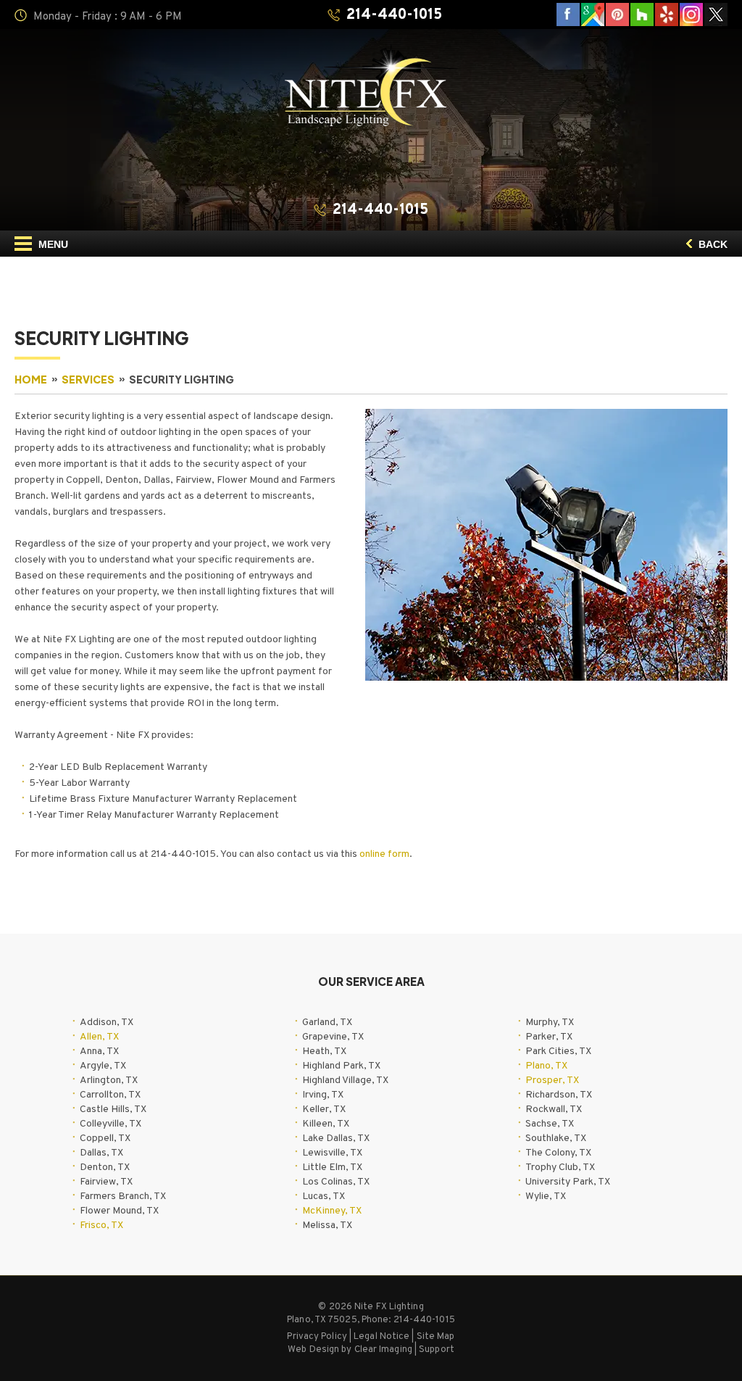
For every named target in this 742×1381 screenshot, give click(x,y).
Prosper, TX (552, 1080)
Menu (52, 244)
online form (384, 854)
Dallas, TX (101, 1153)
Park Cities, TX (558, 1051)
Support (436, 1350)
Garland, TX (327, 1022)
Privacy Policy (316, 1337)
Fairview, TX (106, 1182)
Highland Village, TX (345, 1080)
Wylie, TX (545, 1196)
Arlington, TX (109, 1080)
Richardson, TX (558, 1095)
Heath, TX (324, 1051)
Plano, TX (546, 1066)
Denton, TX (105, 1167)
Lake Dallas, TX (336, 1138)
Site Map (436, 1337)
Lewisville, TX (332, 1153)
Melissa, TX (327, 1225)
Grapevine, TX (333, 1037)
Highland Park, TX (341, 1066)
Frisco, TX (101, 1225)
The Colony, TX (558, 1153)
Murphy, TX (549, 1022)
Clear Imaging (383, 1350)
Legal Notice (381, 1337)
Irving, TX (322, 1095)
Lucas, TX (323, 1196)
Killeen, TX (325, 1124)
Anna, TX (99, 1051)
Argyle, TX (103, 1066)
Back (712, 244)
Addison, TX (106, 1022)
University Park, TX (567, 1182)
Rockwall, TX (553, 1109)
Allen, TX (99, 1037)
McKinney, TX (332, 1211)
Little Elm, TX (332, 1167)
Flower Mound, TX (119, 1211)
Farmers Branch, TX (123, 1196)
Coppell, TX (105, 1138)
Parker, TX (548, 1037)
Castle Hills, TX (113, 1109)
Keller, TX (324, 1109)
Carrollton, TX (110, 1095)
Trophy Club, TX (560, 1167)
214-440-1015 (394, 15)
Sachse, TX (549, 1124)
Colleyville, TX (110, 1124)
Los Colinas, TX (336, 1182)
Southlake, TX (555, 1138)
